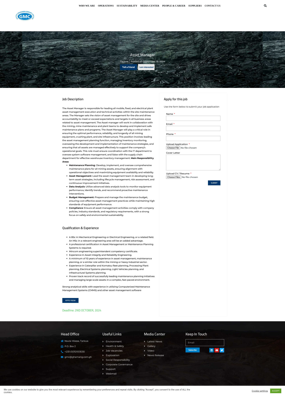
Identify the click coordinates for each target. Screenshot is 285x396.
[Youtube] (216, 350)
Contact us (212, 5)
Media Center (149, 5)
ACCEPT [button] (276, 391)
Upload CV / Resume (178, 173)
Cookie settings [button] (260, 391)
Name (170, 114)
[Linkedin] (211, 350)
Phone (170, 134)
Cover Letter (173, 152)
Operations (106, 5)
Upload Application (177, 144)
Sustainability (127, 5)
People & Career (173, 5)
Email (169, 124)
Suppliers (195, 5)
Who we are (87, 5)
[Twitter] (222, 350)
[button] (265, 5)
